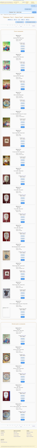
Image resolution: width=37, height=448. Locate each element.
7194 (20, 26)
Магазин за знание (21, 154)
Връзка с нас (2, 440)
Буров (20, 173)
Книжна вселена (21, 97)
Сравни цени (22, 48)
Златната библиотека (21, 116)
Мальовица (20, 230)
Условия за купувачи (16, 433)
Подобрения (2, 433)
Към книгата (22, 338)
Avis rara (20, 192)
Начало (2, 14)
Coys (19, 390)
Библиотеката (20, 352)
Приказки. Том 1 (18, 35)
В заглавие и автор (28, 9)
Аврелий (20, 371)
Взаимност (20, 306)
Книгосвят (20, 0)
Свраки (20, 135)
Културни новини (17, 0)
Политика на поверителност (17, 436)
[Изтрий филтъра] (16, 19)
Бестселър (20, 249)
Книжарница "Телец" (21, 268)
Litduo (20, 59)
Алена (20, 211)
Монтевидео (20, 78)
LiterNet (14, 0)
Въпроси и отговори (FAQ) (30, 436)
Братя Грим (18, 36)
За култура (23, 0)
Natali (20, 40)
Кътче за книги (21, 287)
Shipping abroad (28, 433)
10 (29, 425)
